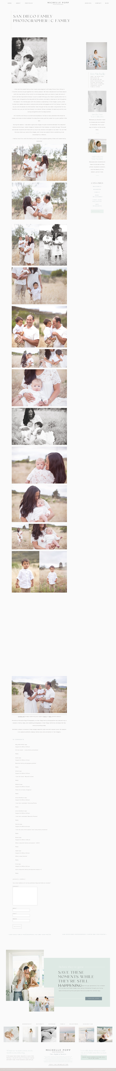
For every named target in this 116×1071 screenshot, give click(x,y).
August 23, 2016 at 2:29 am (22, 773)
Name (15, 908)
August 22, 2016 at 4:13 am (22, 760)
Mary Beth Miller (19, 744)
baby (50, 716)
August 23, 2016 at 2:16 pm (22, 786)
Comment (16, 886)
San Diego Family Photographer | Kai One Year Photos (30, 934)
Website (15, 918)
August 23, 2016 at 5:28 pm (22, 800)
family (45, 716)
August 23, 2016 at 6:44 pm (22, 826)
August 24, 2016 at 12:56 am (22, 839)
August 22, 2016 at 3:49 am (22, 746)
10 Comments (18, 739)
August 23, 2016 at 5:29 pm (22, 813)
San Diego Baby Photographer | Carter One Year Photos (84, 934)
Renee (17, 837)
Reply (16, 753)
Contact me (21, 716)
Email (15, 913)
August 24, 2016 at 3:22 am (22, 866)
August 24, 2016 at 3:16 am (22, 853)
